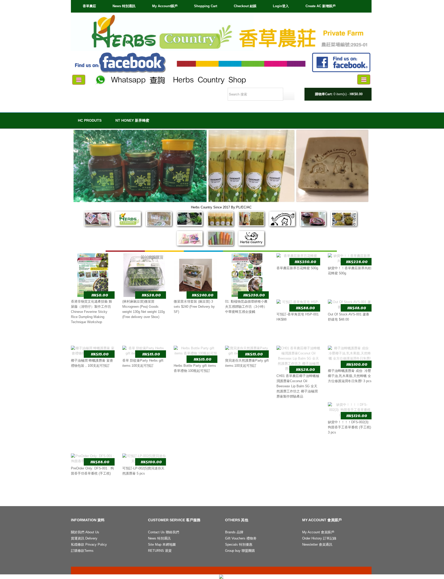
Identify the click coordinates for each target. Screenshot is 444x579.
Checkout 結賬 (245, 6)
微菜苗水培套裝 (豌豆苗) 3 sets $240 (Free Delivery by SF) (194, 307)
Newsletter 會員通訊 (317, 544)
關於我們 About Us (85, 532)
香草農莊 (89, 6)
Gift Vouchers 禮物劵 (240, 538)
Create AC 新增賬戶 (321, 6)
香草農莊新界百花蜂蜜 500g (297, 268)
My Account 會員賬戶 (318, 532)
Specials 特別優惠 (238, 544)
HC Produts (89, 120)
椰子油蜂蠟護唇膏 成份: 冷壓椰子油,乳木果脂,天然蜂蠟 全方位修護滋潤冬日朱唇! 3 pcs (350, 376)
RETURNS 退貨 (160, 551)
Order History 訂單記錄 (319, 538)
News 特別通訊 (124, 6)
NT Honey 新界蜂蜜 (132, 120)
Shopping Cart (205, 6)
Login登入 (281, 6)
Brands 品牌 (234, 532)
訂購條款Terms (82, 551)
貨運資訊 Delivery (84, 538)
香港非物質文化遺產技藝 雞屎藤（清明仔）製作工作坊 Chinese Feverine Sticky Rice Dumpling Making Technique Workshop (91, 312)
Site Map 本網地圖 (162, 544)
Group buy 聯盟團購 (240, 551)
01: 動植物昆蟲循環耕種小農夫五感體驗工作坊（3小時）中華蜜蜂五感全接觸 (246, 307)
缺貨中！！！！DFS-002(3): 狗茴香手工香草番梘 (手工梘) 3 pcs (349, 427)
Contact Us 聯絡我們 (163, 532)
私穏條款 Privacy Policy (89, 544)
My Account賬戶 (165, 6)
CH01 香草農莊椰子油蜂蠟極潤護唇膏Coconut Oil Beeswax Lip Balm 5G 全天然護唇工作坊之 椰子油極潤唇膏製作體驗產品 (297, 386)
